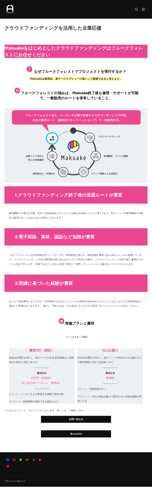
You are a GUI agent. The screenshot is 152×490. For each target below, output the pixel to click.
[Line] (20, 460)
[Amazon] (33, 460)
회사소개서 (76, 433)
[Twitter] (14, 466)
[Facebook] (7, 460)
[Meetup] (40, 460)
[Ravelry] (7, 466)
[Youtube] (27, 460)
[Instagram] (14, 460)
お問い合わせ (76, 419)
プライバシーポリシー (14, 481)
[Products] (46, 460)
